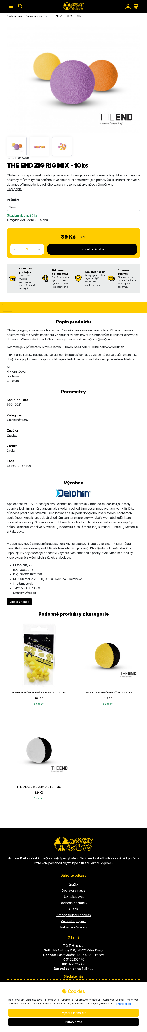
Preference (123, 1003)
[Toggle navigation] (11, 6)
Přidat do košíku (92, 249)
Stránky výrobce (24, 593)
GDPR (73, 909)
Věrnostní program (73, 921)
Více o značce (19, 602)
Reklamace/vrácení (73, 927)
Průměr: (13, 200)
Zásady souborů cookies (73, 915)
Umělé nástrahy (18, 420)
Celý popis (14, 189)
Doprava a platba (73, 890)
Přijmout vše (73, 1022)
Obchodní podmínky (73, 903)
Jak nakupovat (73, 897)
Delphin (12, 435)
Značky (73, 884)
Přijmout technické (73, 1013)
